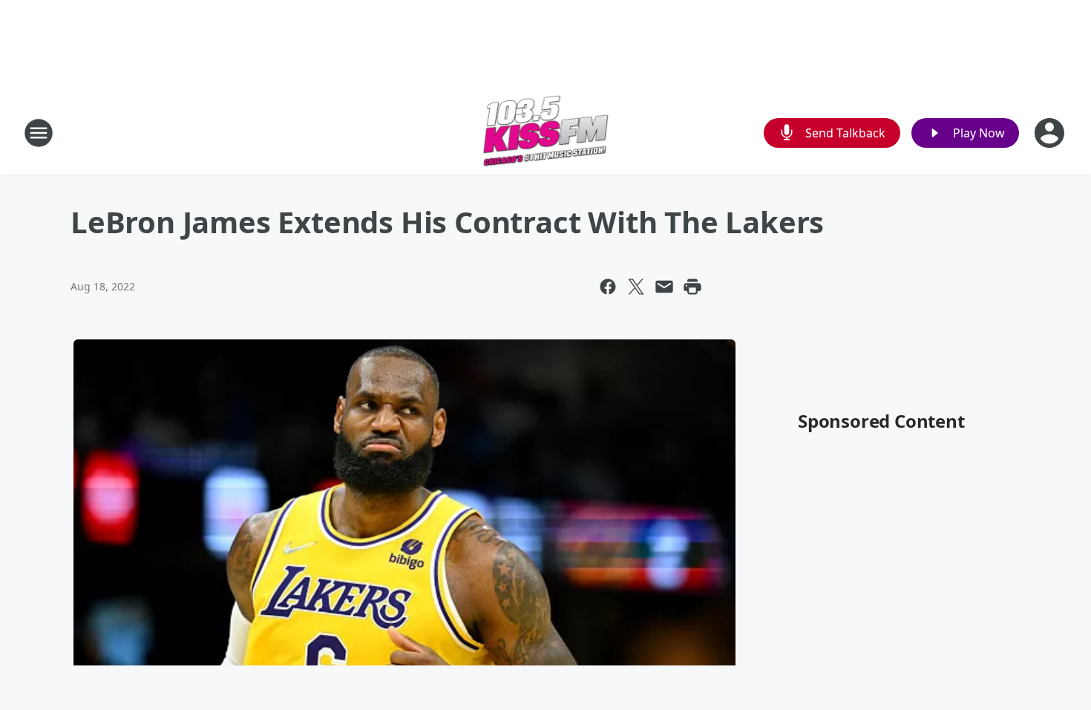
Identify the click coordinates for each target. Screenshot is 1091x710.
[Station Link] (546, 133)
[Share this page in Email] (664, 286)
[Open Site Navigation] (38, 133)
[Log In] (1051, 133)
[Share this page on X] (636, 286)
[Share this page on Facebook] (607, 286)
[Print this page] (692, 286)
